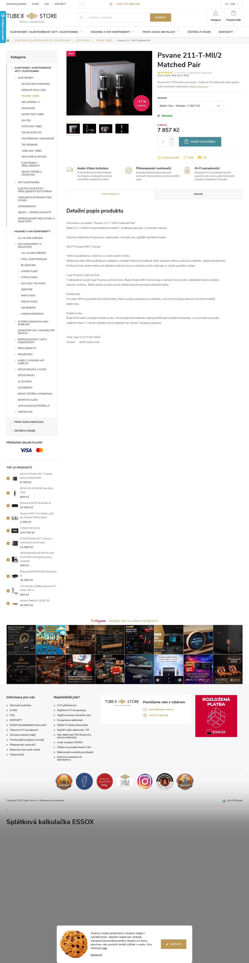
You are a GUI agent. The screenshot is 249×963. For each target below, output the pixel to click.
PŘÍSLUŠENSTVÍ (27, 348)
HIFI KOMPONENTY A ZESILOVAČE (30, 245)
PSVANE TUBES (30, 96)
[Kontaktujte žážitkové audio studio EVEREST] (185, 781)
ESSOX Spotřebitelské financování (28, 725)
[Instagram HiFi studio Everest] (145, 781)
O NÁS (35, 4)
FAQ (47, 4)
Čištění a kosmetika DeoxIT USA (74, 747)
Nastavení (96, 955)
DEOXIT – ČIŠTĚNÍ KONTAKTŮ (34, 212)
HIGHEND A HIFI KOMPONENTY (32, 231)
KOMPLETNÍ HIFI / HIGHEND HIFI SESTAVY (36, 332)
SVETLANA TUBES (32, 126)
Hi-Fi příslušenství (66, 705)
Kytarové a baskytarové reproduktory (69, 758)
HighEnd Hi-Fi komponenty (71, 710)
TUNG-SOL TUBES (32, 150)
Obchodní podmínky (16, 4)
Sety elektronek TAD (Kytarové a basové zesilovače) (74, 736)
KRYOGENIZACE (27, 206)
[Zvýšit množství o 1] (172, 139)
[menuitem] (46, 32)
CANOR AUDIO (29, 271)
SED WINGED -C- (31, 102)
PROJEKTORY (25, 354)
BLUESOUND (28, 265)
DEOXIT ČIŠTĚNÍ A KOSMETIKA (32, 173)
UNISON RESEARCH (32, 313)
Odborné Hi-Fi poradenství (24, 730)
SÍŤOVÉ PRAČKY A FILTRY (32, 369)
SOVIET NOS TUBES (33, 114)
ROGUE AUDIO (29, 301)
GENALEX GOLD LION (34, 90)
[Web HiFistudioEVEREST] (164, 781)
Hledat (160, 17)
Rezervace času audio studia (25, 749)
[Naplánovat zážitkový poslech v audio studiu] (104, 781)
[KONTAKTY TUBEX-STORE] (64, 781)
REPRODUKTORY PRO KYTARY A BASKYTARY (36, 220)
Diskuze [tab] (198, 194)
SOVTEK (26, 120)
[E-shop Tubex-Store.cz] (125, 781)
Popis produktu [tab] (110, 194)
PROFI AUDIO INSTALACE (29, 422)
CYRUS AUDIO (29, 277)
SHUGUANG (28, 108)
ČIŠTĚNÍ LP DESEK (24, 430)
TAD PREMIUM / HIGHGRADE (38, 138)
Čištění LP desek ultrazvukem (72, 725)
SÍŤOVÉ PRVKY (26, 375)
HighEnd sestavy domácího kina (74, 715)
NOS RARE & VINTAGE (34, 156)
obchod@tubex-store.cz (161, 709)
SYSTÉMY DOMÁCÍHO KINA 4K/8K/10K (33, 323)
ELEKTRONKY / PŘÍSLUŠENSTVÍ (31, 164)
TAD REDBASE (30, 144)
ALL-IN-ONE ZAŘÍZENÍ (30, 238)
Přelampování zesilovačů (23, 744)
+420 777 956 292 (158, 715)
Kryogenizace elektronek (70, 720)
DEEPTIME (27, 289)
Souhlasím (176, 944)
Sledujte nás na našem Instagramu (133, 621)
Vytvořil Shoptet (235, 800)
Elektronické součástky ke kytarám (75, 752)
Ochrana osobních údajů (23, 735)
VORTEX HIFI (25, 412)
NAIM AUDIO (28, 295)
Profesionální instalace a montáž (27, 739)
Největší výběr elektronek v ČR (73, 730)
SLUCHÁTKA (25, 381)
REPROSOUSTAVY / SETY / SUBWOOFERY (32, 341)
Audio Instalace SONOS (69, 742)
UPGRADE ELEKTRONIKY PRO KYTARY (35, 199)
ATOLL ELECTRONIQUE (34, 259)
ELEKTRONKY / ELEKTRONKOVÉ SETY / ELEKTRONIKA (33, 69)
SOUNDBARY (28, 307)
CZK (233, 4)
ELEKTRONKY (25, 77)
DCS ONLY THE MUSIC (33, 283)
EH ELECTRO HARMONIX (36, 84)
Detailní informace (198, 86)
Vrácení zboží (17, 754)
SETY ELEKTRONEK (28, 182)
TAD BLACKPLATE (32, 132)
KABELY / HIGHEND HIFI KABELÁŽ (31, 362)
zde (104, 948)
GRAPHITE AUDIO (28, 400)
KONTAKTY (60, 4)
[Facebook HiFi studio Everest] (84, 781)
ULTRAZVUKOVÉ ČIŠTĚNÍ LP (33, 405)
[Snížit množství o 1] (172, 144)
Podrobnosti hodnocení (200, 72)
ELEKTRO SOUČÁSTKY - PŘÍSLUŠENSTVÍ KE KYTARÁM (35, 190)
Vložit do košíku (202, 142)
